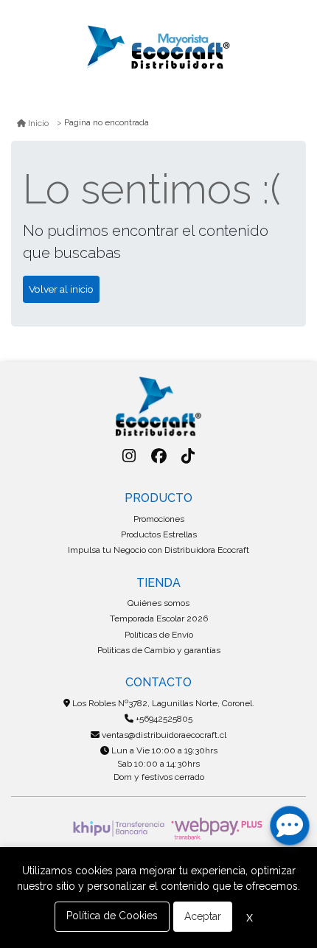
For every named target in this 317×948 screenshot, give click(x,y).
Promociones (158, 519)
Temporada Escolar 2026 (159, 618)
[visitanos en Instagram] (129, 456)
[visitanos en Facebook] (159, 456)
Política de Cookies (112, 915)
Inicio (38, 123)
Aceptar (202, 916)
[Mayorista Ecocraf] (158, 48)
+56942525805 (162, 719)
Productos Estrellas (159, 534)
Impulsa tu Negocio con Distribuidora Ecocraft (158, 550)
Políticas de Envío (159, 635)
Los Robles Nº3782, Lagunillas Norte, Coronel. (162, 703)
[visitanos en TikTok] (188, 456)
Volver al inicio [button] (61, 289)
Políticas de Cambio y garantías (158, 650)
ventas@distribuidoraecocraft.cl (163, 735)
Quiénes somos (158, 603)
